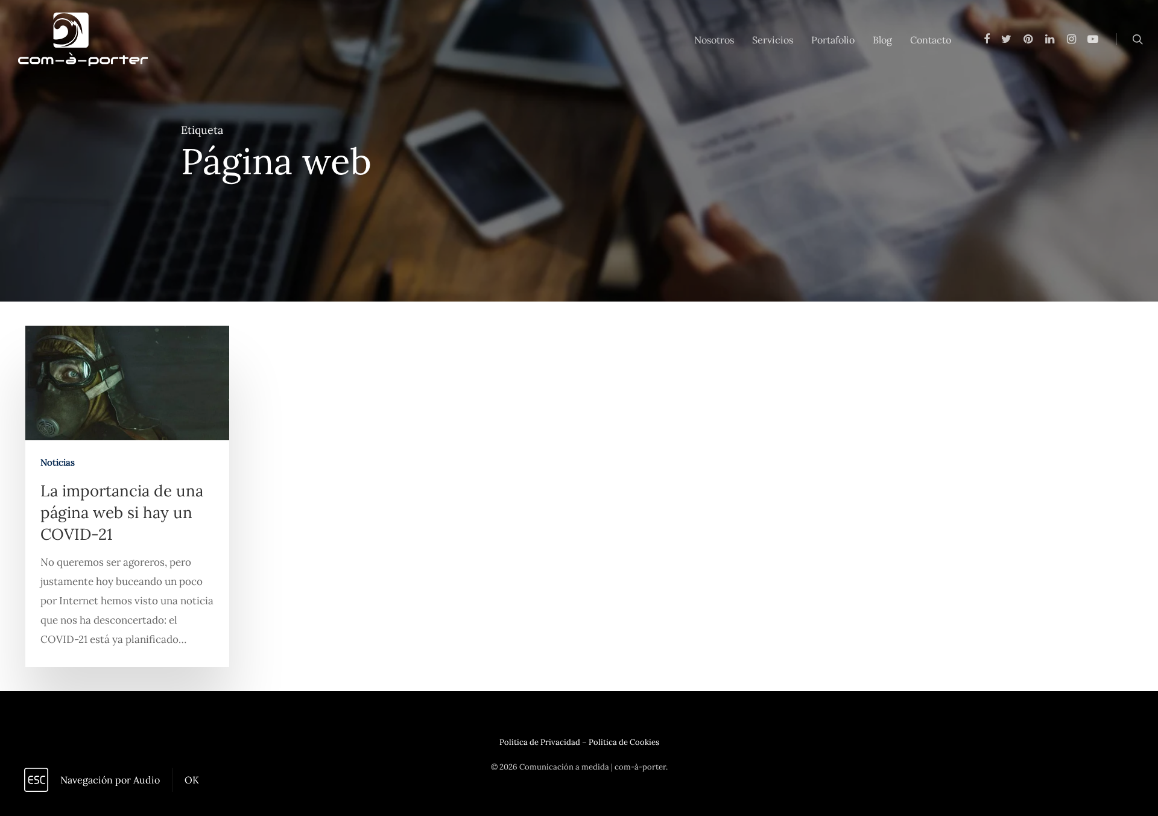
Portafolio (833, 40)
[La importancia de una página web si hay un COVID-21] (127, 496)
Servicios (772, 40)
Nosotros (714, 40)
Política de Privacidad (539, 742)
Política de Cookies (624, 742)
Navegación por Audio (110, 780)
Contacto (930, 40)
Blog (882, 40)
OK (192, 780)
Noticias (57, 462)
